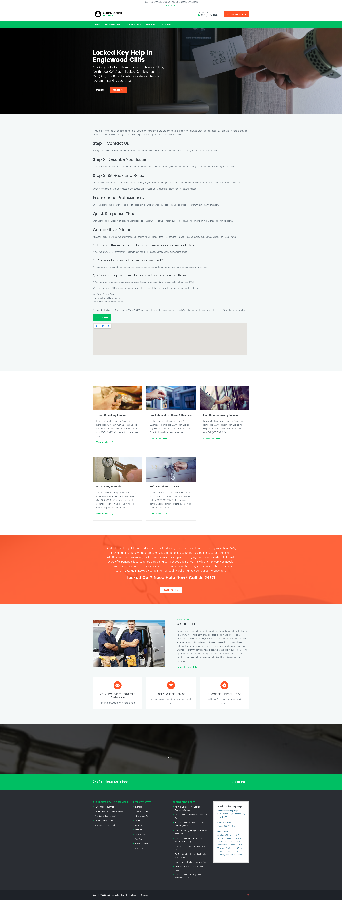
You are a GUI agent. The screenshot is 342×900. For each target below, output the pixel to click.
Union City (139, 825)
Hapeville (138, 829)
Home (97, 24)
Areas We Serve (112, 24)
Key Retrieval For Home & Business (108, 811)
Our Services (133, 24)
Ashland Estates (141, 811)
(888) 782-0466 (210, 15)
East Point (139, 839)
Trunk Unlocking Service (104, 806)
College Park (140, 834)
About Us (150, 24)
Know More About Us (187, 667)
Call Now (100, 90)
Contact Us (170, 5)
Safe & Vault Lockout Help (105, 825)
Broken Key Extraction (103, 820)
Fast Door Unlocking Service (105, 816)
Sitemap (144, 895)
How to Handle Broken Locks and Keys (190, 862)
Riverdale (138, 806)
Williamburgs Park (142, 816)
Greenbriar (139, 848)
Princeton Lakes (141, 843)
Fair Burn (138, 820)
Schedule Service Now (236, 14)
